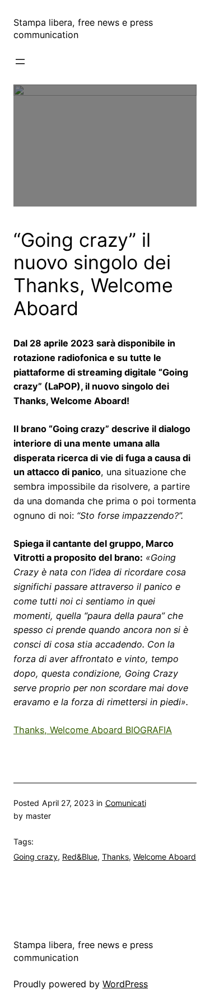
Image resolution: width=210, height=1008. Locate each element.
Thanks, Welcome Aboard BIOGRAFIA (92, 729)
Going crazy (35, 856)
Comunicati (125, 803)
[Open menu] (20, 61)
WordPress (125, 984)
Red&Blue (79, 856)
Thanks (115, 856)
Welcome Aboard (164, 856)
